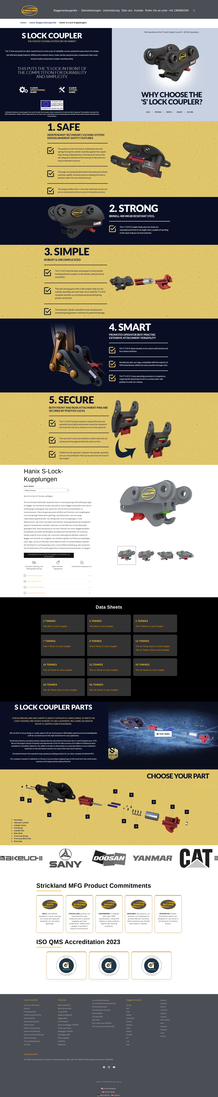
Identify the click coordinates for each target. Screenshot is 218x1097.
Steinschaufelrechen (99, 1007)
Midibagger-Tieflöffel (65, 1031)
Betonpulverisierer (65, 1008)
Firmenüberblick (30, 1012)
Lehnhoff (163, 1010)
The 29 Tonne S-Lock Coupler (149, 670)
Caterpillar (130, 1018)
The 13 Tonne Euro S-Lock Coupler (152, 646)
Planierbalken (63, 1021)
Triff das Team (29, 1025)
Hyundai (129, 1035)
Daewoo (129, 1025)
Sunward (163, 1026)
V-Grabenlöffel (97, 1017)
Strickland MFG (105, 1082)
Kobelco (163, 1000)
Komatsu (163, 1003)
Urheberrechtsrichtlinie (32, 1015)
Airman (129, 1005)
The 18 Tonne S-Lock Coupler (57, 670)
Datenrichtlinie (29, 1018)
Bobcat (128, 1015)
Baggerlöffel (62, 1018)
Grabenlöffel (62, 1012)
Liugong (163, 1017)
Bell (127, 1008)
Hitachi (128, 1031)
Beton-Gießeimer (64, 1005)
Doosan (129, 1021)
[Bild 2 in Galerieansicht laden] (146, 555)
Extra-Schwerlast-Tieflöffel (101, 1023)
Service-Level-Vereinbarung (34, 1035)
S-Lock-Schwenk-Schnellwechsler (104, 1003)
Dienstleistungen (30, 1038)
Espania (117, 1095)
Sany (162, 1023)
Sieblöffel (61, 1041)
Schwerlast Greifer (65, 1028)
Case (128, 1012)
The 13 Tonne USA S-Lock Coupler (152, 650)
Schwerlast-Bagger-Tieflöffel (68, 1025)
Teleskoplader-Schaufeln (101, 1010)
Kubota (163, 1007)
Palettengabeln (63, 1038)
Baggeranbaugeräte (65, 1015)
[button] (66, 11)
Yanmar (163, 1036)
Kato (128, 1044)
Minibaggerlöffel (64, 1035)
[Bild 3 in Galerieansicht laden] (165, 555)
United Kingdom (110, 1088)
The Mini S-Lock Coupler (55, 626)
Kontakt (27, 1008)
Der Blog (27, 1044)
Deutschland (105, 1095)
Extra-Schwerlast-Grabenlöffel (103, 1026)
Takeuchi (163, 1030)
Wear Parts (96, 1020)
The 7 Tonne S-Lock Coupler (57, 646)
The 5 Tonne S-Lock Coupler (149, 626)
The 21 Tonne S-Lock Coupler (103, 670)
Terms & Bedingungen (32, 1041)
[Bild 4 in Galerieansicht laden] (185, 555)
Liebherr (163, 1013)
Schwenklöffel (97, 1013)
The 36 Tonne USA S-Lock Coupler (60, 690)
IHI (127, 1038)
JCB (127, 1041)
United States (110, 1092)
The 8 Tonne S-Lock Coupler (103, 646)
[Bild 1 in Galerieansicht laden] (127, 555)
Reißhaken (62, 1044)
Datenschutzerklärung (32, 1031)
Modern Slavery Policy (32, 1028)
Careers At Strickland (31, 1005)
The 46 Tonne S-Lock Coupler (103, 690)
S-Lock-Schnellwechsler (100, 1000)
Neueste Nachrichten (31, 1021)
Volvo (162, 1033)
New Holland (165, 1020)
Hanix (128, 1028)
